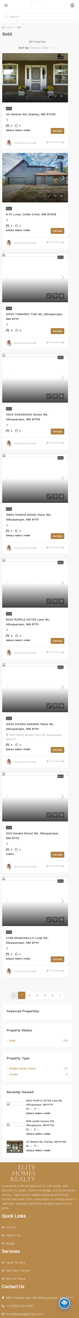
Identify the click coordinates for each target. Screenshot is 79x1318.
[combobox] (43, 48)
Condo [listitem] (13, 1074)
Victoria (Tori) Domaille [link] (25, 143)
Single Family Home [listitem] (22, 1068)
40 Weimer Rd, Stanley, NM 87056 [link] (30, 114)
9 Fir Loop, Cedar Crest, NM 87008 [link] (31, 214)
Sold (60, 57)
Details (57, 131)
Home (9, 27)
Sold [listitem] (12, 1040)
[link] (35, 78)
